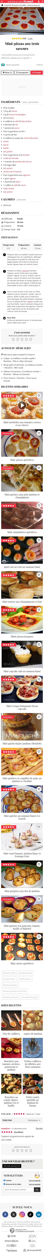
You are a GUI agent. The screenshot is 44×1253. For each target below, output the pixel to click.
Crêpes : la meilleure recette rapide (19, 358)
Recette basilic (25, 973)
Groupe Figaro (19, 1226)
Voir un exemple (34, 1180)
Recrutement (36, 1222)
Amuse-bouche (34, 5)
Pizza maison (9, 378)
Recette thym (9, 979)
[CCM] (11, 1236)
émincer (25, 271)
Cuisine (8, 1180)
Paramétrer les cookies (26, 1224)
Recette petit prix (10, 997)
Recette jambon (10, 985)
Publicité (27, 1222)
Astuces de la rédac (13, 1184)
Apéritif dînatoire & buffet (16, 5)
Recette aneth (9, 973)
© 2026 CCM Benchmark (34, 1226)
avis (30, 38)
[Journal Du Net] (32, 1236)
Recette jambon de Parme (14, 991)
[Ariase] (11, 1250)
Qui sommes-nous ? (10, 1222)
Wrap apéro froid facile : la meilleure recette (23, 365)
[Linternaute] (11, 1241)
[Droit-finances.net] (32, 1241)
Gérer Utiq (38, 1224)
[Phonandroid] (32, 1250)
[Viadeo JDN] (32, 1245)
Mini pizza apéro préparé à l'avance (19, 354)
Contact (20, 1222)
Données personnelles (9, 1224)
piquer (30, 301)
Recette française (29, 997)
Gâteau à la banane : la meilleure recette (21, 371)
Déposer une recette (12, 1166)
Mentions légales (7, 1226)
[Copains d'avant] (11, 1245)
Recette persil (25, 979)
